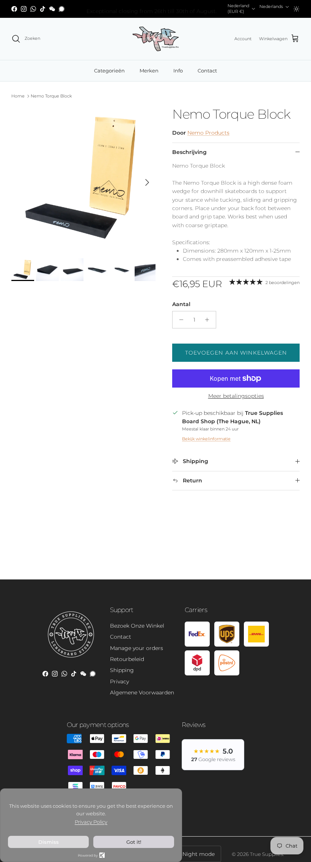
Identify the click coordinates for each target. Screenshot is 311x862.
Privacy (119, 681)
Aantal (181, 304)
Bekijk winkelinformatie (206, 438)
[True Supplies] (156, 38)
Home (18, 96)
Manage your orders (136, 648)
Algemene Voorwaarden (142, 692)
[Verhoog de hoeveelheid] (209, 319)
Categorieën (109, 71)
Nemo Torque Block (51, 96)
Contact (207, 71)
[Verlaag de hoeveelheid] (179, 319)
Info (178, 71)
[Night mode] (296, 9)
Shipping (122, 670)
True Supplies (266, 854)
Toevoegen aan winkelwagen (236, 352)
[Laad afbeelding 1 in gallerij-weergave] (83, 179)
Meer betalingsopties (236, 396)
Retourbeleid (127, 659)
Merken (149, 71)
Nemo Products (208, 132)
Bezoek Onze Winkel (137, 625)
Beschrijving (189, 152)
